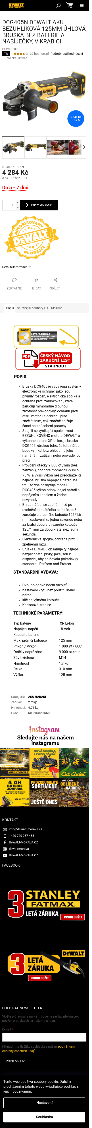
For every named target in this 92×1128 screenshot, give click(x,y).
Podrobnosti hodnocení (66, 53)
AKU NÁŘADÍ (37, 696)
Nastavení (44, 1103)
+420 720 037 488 (21, 835)
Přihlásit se (15, 1061)
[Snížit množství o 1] (18, 207)
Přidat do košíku (42, 205)
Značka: (16, 58)
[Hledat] (58, 5)
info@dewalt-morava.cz (25, 829)
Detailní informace (14, 267)
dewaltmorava (19, 849)
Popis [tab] (10, 308)
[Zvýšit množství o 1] (18, 202)
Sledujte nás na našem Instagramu (45, 740)
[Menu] (81, 5)
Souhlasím (44, 1117)
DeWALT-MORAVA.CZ (23, 842)
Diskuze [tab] (56, 308)
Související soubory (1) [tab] (32, 308)
